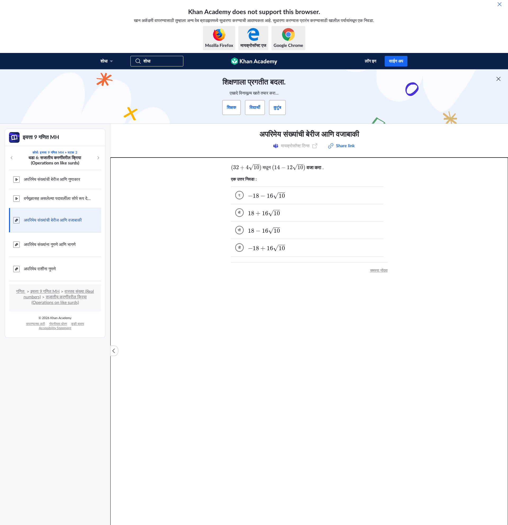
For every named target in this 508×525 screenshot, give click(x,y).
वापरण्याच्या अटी (35, 323)
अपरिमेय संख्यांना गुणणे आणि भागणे (50, 245)
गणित (20, 291)
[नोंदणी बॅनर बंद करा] (498, 79)
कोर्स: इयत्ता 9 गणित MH (48, 152)
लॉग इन (370, 61)
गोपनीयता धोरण (58, 323)
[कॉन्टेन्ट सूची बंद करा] (114, 350)
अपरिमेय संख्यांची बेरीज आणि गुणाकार (52, 179)
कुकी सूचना (77, 323)
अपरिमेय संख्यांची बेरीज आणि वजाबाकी (53, 220)
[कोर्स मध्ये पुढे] (98, 158)
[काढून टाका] (499, 4)
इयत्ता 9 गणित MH (45, 291)
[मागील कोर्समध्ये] (11, 158)
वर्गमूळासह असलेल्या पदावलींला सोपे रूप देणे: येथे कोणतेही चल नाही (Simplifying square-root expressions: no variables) (58, 198)
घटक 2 (72, 152)
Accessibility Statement (55, 328)
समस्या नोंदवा (379, 270)
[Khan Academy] (254, 61)
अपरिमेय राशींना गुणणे (40, 269)
